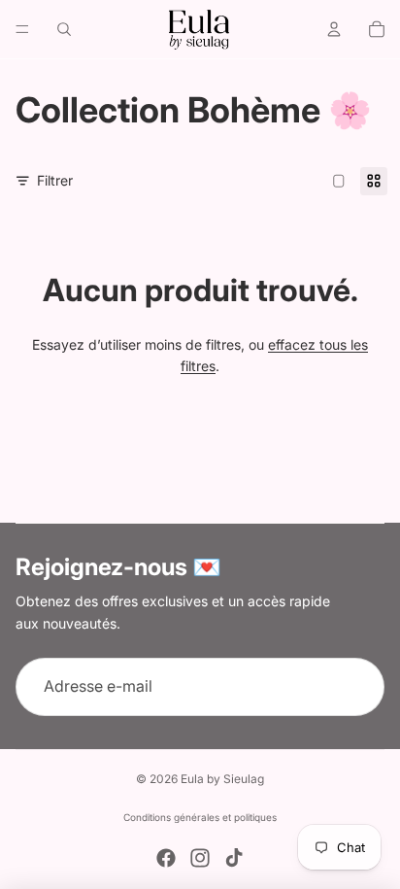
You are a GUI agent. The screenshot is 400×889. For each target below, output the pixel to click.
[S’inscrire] (355, 687)
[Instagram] (200, 858)
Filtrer (55, 180)
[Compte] (334, 29)
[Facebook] (166, 858)
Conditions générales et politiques (200, 817)
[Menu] (22, 29)
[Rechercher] (64, 29)
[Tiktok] (234, 858)
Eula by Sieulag (222, 778)
